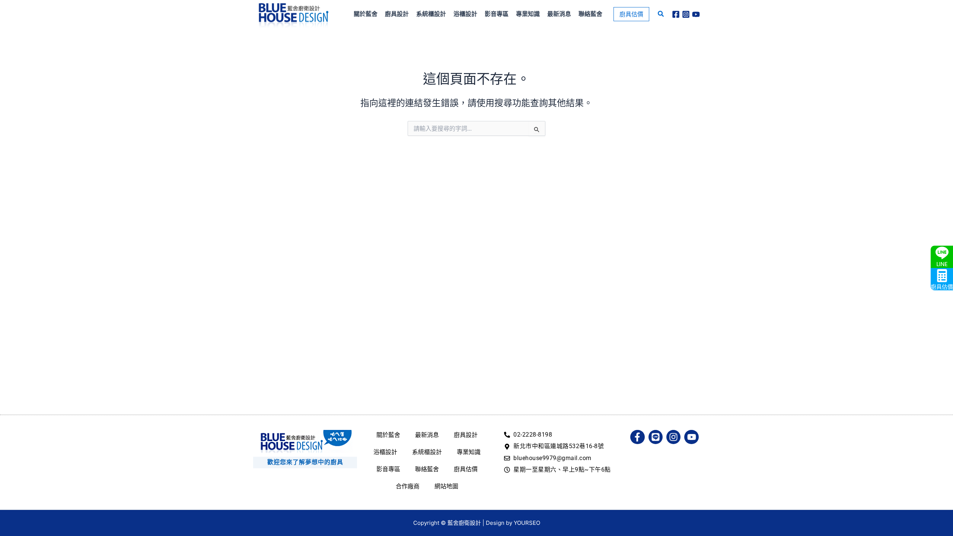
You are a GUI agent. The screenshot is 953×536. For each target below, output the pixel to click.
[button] (631, 14)
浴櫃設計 (385, 452)
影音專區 (388, 469)
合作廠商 (408, 486)
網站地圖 (446, 486)
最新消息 (427, 434)
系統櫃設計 (427, 452)
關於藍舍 (388, 434)
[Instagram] (686, 14)
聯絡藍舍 (427, 469)
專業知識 (469, 452)
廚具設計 (466, 434)
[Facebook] (676, 14)
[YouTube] (696, 14)
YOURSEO (527, 522)
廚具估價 (466, 469)
